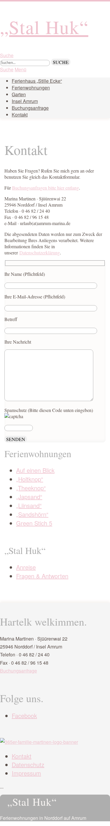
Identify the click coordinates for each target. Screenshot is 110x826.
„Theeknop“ (31, 488)
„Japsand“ (29, 496)
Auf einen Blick (35, 470)
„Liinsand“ (29, 505)
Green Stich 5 (34, 523)
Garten (19, 94)
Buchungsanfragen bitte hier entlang (45, 188)
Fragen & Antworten (42, 576)
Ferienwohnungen (31, 87)
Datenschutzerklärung (39, 252)
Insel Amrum (25, 101)
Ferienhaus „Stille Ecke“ (37, 80)
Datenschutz (28, 764)
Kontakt (20, 114)
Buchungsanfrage (30, 107)
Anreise (26, 567)
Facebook (24, 715)
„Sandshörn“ (32, 514)
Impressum (26, 773)
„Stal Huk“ (44, 26)
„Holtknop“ (29, 479)
